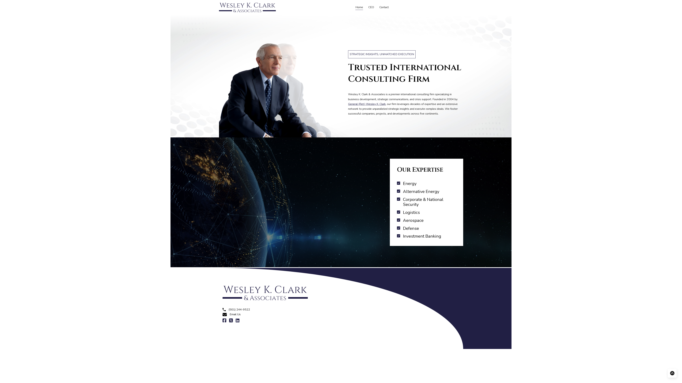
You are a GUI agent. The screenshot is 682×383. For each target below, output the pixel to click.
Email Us (235, 314)
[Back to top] (672, 373)
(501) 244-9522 (239, 310)
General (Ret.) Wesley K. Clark (367, 104)
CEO (371, 7)
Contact (384, 7)
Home (359, 7)
